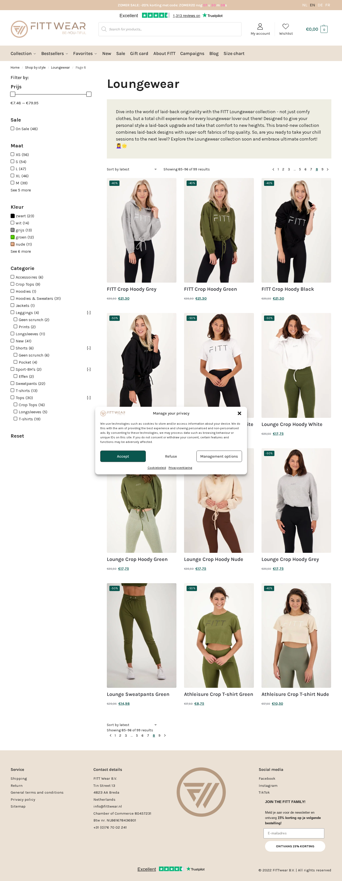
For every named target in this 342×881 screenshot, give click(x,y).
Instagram (268, 785)
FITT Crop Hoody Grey (131, 289)
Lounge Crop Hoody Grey (290, 559)
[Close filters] (98, 80)
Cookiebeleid (157, 467)
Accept (123, 456)
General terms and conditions (37, 792)
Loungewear (60, 67)
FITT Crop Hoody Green (210, 289)
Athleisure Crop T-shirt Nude (295, 694)
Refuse (171, 456)
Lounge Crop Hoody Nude (213, 559)
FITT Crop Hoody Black (287, 289)
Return (17, 785)
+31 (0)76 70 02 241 (110, 827)
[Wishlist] (169, 185)
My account (260, 33)
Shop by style (35, 67)
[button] (239, 413)
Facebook (267, 778)
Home (15, 67)
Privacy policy (23, 799)
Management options (219, 456)
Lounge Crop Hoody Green (137, 559)
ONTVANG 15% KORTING (295, 846)
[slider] (12, 94)
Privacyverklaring (180, 467)
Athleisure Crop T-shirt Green (218, 694)
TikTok (264, 792)
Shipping (19, 778)
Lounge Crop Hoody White (292, 424)
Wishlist (286, 33)
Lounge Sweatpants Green (138, 694)
